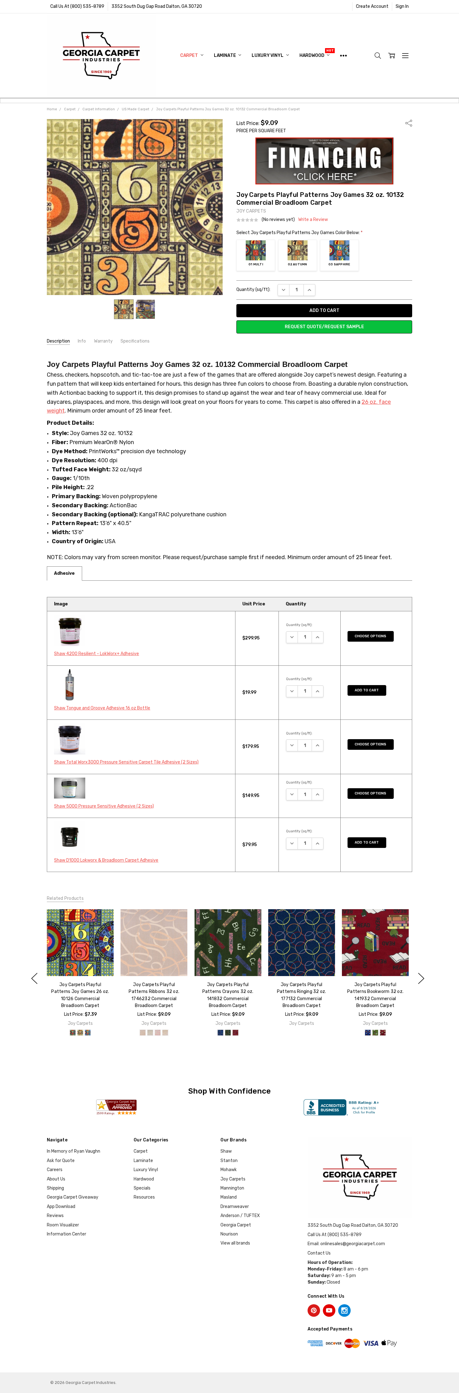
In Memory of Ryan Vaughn (73, 1151)
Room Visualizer (63, 1225)
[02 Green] (150, 1032)
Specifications (135, 341)
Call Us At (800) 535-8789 (77, 6)
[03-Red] (235, 1032)
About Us (56, 1179)
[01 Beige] (142, 1032)
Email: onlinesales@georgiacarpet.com (346, 1243)
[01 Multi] (72, 1032)
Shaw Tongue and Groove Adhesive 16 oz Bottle (102, 708)
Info (82, 341)
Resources (144, 1197)
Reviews (55, 1215)
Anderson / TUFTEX (240, 1215)
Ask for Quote (61, 1160)
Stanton (229, 1160)
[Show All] (343, 55)
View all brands (235, 1243)
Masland (228, 1197)
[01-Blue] (220, 1032)
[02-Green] (227, 1032)
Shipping (55, 1188)
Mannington (232, 1188)
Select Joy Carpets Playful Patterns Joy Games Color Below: (299, 232)
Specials (142, 1188)
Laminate (225, 55)
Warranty (103, 341)
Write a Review (313, 219)
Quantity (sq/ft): (253, 289)
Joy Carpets (232, 1179)
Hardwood (312, 55)
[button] (324, 161)
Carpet (189, 55)
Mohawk (228, 1169)
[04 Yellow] (165, 1032)
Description (58, 341)
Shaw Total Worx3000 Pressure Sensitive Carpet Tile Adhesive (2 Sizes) (126, 762)
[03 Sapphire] (87, 1032)
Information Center (66, 1234)
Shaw (226, 1151)
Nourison (229, 1234)
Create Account (372, 6)
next (421, 978)
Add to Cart (367, 690)
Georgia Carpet (235, 1225)
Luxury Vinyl (268, 55)
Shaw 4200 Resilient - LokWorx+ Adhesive (96, 653)
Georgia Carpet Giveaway (72, 1197)
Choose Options (370, 636)
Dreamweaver (234, 1206)
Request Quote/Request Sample (324, 326)
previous (34, 978)
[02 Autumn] (80, 1032)
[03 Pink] (157, 1032)
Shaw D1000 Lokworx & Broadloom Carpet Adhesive (106, 860)
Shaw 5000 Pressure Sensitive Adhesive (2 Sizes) (104, 806)
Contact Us (319, 1253)
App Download (61, 1206)
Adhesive (64, 573)
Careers (54, 1169)
